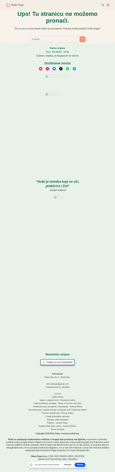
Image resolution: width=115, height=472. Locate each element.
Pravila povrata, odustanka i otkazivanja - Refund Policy (57, 406)
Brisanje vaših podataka (57, 419)
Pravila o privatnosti (50, 413)
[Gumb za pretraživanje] (82, 39)
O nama (57, 393)
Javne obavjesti (57, 429)
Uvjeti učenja (57, 397)
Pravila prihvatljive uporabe (58, 416)
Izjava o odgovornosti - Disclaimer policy (57, 400)
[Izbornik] (108, 5)
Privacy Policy (67, 413)
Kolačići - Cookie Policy (57, 423)
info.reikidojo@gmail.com (57, 384)
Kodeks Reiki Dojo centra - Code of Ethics (57, 426)
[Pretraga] (103, 5)
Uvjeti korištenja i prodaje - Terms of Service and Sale (57, 403)
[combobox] (55, 39)
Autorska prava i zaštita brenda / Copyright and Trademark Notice (57, 410)
